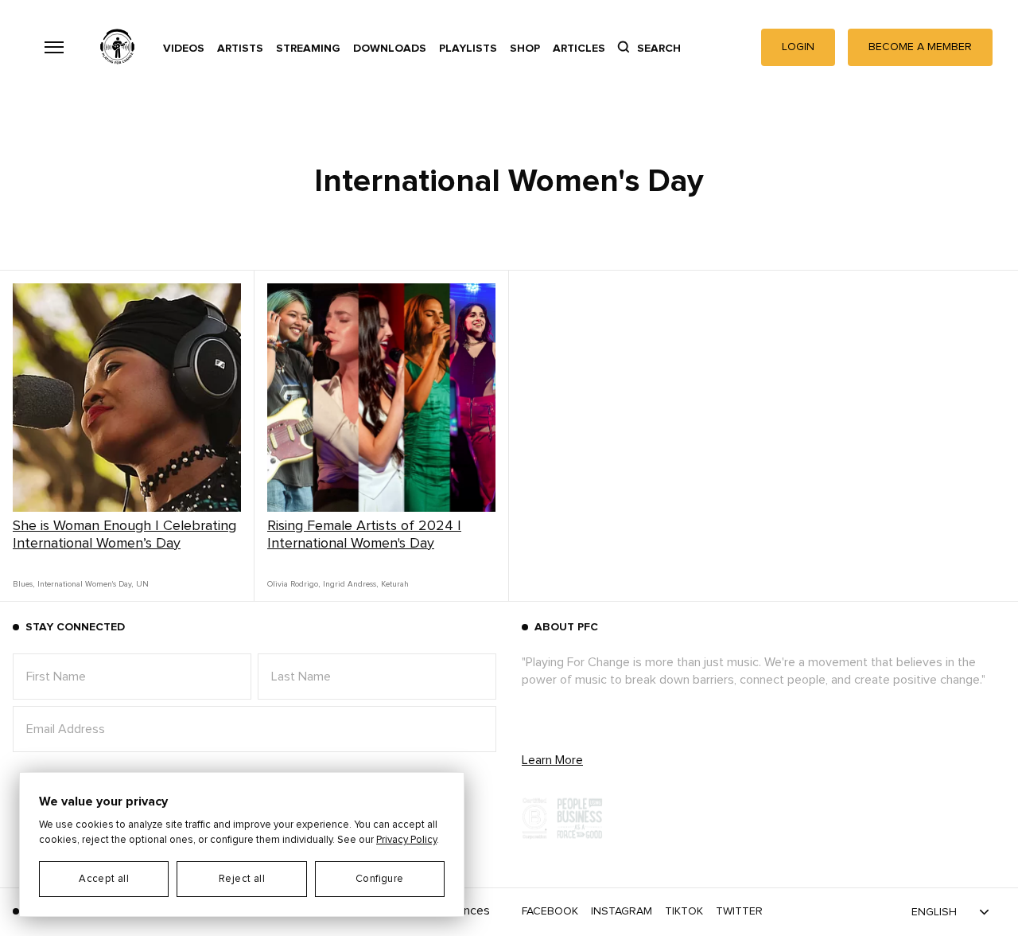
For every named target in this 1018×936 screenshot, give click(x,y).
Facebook (550, 911)
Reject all (242, 879)
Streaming (308, 48)
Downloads (389, 48)
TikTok (684, 911)
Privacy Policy (406, 840)
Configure (380, 879)
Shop (525, 48)
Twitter (739, 911)
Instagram (621, 911)
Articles (579, 48)
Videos (183, 48)
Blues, (23, 584)
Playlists (468, 48)
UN (142, 584)
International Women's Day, (85, 584)
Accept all (104, 879)
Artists (240, 48)
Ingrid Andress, (350, 584)
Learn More (552, 760)
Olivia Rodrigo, (293, 584)
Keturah (395, 584)
